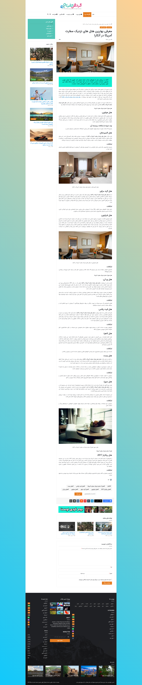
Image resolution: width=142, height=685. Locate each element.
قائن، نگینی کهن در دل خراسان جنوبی (71, 674)
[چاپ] (70, 500)
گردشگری (80, 606)
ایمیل (110, 573)
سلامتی (82, 603)
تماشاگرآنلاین (48, 33)
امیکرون (107, 603)
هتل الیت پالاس (80, 486)
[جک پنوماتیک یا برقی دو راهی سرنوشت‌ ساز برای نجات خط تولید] (67, 526)
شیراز (78, 603)
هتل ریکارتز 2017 (105, 489)
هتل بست (70, 486)
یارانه (76, 606)
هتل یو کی (65, 489)
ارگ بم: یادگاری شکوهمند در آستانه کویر (37, 674)
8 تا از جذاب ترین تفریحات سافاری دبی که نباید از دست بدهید (41, 144)
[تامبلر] (88, 500)
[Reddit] (81, 500)
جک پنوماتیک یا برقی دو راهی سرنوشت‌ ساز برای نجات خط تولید (68, 533)
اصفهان (112, 603)
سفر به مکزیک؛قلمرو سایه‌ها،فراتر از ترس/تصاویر (86, 533)
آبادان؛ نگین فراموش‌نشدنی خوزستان (90, 674)
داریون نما (49, 31)
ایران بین (79, 14)
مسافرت (107, 606)
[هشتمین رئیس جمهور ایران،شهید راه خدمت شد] (67, 608)
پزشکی (98, 606)
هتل (102, 606)
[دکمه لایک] (111, 480)
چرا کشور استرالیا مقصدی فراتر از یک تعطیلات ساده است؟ (43, 123)
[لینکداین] (92, 500)
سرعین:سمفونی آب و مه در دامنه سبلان (42, 83)
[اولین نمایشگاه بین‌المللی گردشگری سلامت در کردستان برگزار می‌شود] (60, 612)
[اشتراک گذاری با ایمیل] (74, 500)
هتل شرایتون (94, 489)
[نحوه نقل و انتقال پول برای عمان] (60, 604)
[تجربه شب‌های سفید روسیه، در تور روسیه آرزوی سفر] (53, 608)
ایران (103, 603)
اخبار (112, 636)
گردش (91, 606)
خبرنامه (111, 626)
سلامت (87, 603)
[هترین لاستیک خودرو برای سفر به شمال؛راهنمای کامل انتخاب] (104, 526)
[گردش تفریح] (71, 6)
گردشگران (85, 606)
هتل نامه (54, 14)
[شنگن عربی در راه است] (67, 612)
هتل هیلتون (74, 489)
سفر (91, 603)
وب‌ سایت (82, 573)
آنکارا (109, 486)
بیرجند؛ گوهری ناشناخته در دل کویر (54, 674)
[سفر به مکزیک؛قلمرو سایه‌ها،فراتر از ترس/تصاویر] (85, 526)
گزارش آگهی (103, 27)
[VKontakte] (77, 500)
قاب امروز (111, 629)
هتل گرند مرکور (84, 489)
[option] (106, 671)
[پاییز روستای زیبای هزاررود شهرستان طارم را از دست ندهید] (53, 612)
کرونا (94, 606)
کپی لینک (78, 494)
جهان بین (87, 14)
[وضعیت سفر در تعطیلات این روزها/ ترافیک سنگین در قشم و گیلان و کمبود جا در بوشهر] (53, 604)
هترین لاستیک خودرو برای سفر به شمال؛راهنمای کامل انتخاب (105, 533)
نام (111, 567)
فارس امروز (49, 36)
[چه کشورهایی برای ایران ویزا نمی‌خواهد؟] (60, 608)
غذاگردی (61, 14)
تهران (95, 603)
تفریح (99, 603)
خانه (93, 14)
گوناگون (111, 614)
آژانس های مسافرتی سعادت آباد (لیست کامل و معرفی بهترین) (42, 103)
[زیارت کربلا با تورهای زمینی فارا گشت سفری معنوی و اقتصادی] (67, 604)
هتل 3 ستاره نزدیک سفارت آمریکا (96, 486)
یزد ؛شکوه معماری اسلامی (108, 675)
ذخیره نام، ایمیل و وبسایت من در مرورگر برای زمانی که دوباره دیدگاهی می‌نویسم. (95, 579)
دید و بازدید (70, 14)
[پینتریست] (85, 500)
